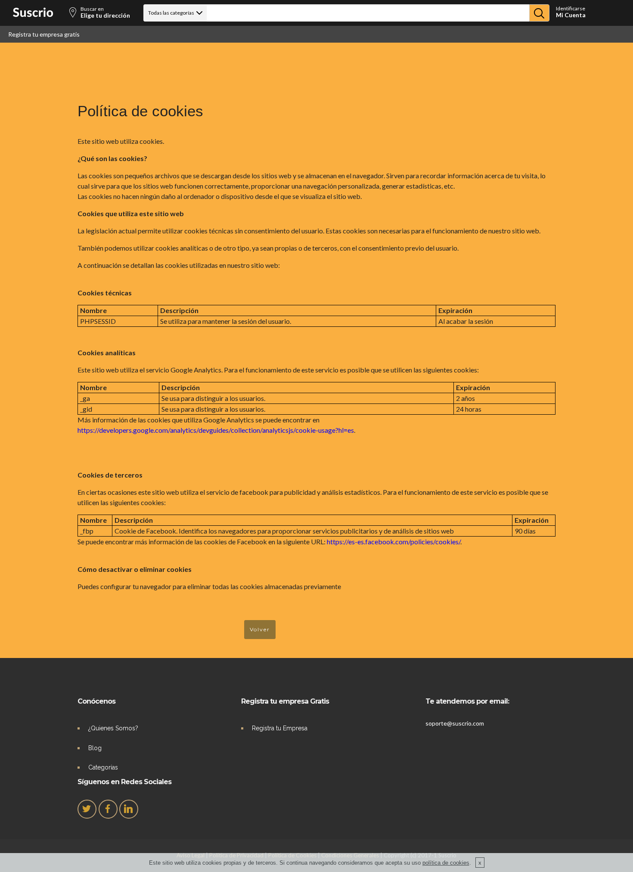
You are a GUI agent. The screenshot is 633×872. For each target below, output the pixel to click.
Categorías (103, 767)
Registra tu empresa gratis (44, 34)
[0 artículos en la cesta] (599, 14)
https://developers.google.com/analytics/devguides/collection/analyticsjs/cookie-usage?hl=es (216, 430)
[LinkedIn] (128, 809)
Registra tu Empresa (279, 728)
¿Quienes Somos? (113, 728)
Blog (95, 748)
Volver (260, 629)
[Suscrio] (33, 15)
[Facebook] (108, 809)
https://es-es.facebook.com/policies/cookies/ (393, 541)
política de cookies (445, 863)
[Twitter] (87, 809)
